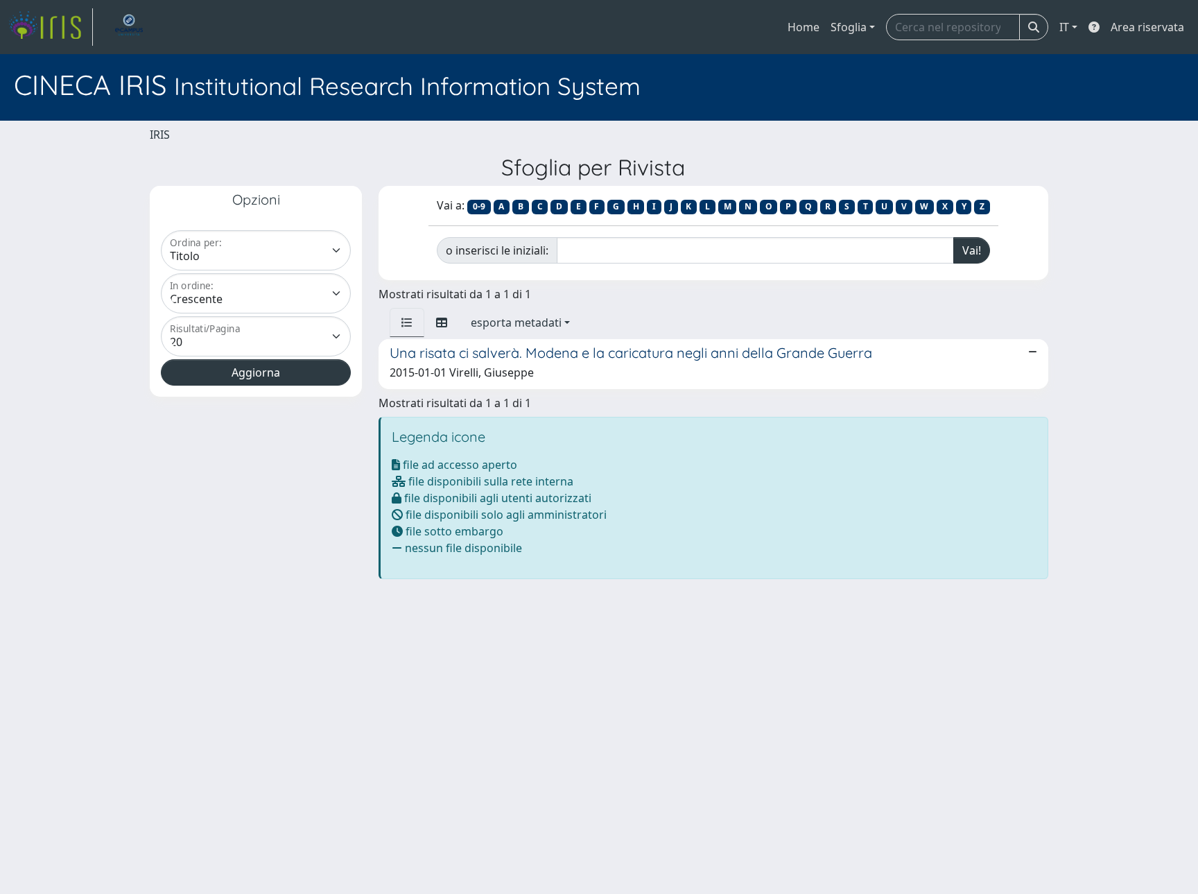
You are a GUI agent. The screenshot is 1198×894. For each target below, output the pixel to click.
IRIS (160, 134)
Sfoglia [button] (849, 27)
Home (803, 27)
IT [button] (1064, 27)
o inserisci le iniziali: (497, 250)
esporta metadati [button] (516, 322)
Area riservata (1147, 27)
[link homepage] (50, 27)
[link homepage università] (129, 27)
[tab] (407, 322)
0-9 (479, 206)
